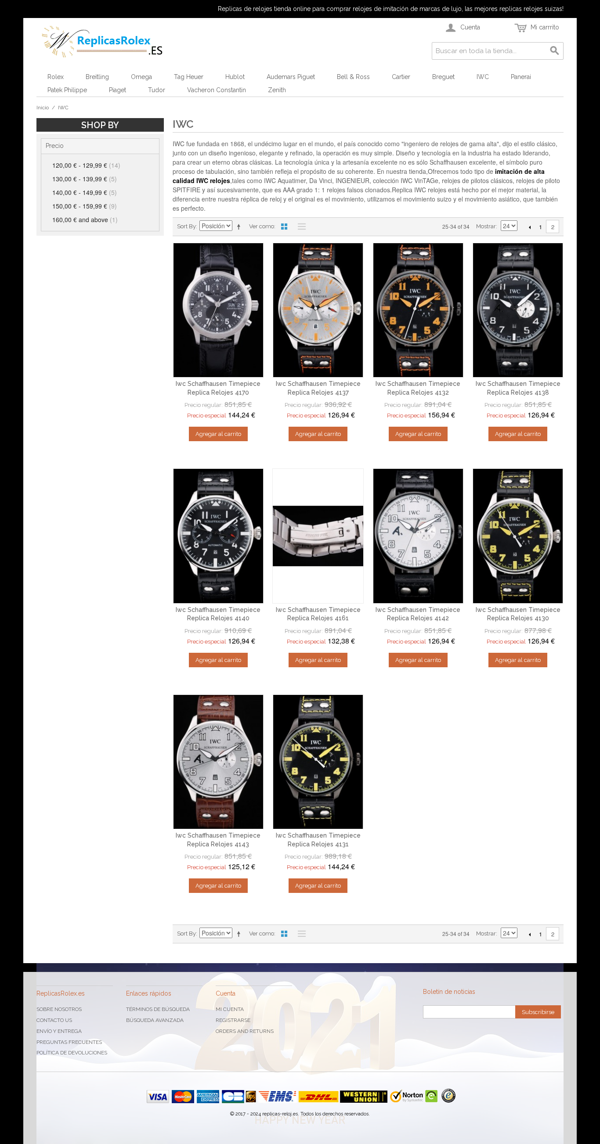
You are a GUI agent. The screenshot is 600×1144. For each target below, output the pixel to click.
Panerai (521, 76)
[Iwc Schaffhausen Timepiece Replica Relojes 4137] (318, 310)
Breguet (443, 76)
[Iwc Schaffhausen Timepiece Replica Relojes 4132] (418, 310)
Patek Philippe (67, 90)
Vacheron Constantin (216, 90)
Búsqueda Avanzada (155, 1020)
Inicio (42, 107)
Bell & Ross (353, 76)
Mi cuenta (230, 1009)
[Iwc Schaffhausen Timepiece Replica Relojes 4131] (318, 762)
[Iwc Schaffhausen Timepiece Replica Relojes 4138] (518, 310)
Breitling (97, 76)
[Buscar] (555, 51)
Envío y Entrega (59, 1031)
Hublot (235, 76)
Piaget (117, 90)
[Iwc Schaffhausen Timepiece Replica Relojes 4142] (418, 536)
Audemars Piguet (291, 76)
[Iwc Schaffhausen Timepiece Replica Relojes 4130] (518, 536)
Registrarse (233, 1020)
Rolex (55, 76)
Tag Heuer (188, 76)
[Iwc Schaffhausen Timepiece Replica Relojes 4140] (218, 536)
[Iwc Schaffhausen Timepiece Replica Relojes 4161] (318, 536)
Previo (529, 227)
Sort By (186, 226)
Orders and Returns (245, 1031)
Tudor (156, 90)
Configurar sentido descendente (240, 226)
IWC (483, 76)
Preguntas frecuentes (69, 1042)
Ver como (261, 226)
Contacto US (54, 1020)
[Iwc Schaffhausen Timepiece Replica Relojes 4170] (218, 310)
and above (85, 219)
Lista (299, 226)
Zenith (277, 90)
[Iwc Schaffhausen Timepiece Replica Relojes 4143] (218, 762)
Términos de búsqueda (158, 1009)
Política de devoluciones (71, 1053)
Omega (141, 76)
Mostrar (486, 226)
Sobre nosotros (59, 1009)
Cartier (401, 76)
